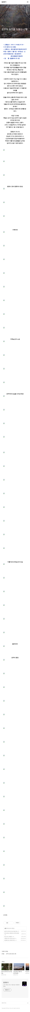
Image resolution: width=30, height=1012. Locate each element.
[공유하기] (10, 923)
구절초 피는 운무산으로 (9, 938)
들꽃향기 (4, 2)
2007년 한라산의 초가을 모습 (11, 931)
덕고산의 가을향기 (8, 936)
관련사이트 (4, 1003)
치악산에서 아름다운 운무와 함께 (11, 933)
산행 (5, 928)
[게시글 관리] (12, 923)
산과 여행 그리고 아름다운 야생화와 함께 (11, 985)
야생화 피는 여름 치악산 (9, 940)
